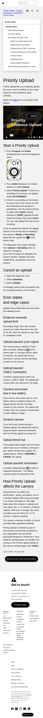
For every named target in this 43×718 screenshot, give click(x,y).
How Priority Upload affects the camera (22, 66)
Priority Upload (11, 27)
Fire (4, 625)
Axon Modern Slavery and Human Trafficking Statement (20, 635)
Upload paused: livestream (19, 63)
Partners (19, 622)
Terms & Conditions (17, 669)
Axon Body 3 (18, 13)
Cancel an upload (14, 34)
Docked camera (16, 56)
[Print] (27, 10)
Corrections (6, 630)
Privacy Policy (15, 672)
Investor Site (20, 624)
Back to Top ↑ (28, 714)
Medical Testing (16, 679)
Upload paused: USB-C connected (22, 48)
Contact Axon (20, 605)
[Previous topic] (32, 10)
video (15, 100)
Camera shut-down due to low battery (23, 52)
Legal (13, 662)
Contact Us (6, 647)
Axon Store (33, 621)
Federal (5, 620)
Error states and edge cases (18, 37)
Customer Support (9, 650)
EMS (4, 628)
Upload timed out (16, 59)
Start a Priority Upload (16, 30)
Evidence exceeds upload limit (21, 41)
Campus (5, 633)
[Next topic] (37, 10)
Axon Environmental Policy (19, 687)
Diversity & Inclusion (17, 683)
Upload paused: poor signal (20, 45)
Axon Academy (34, 618)
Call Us (5, 652)
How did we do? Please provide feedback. (21, 559)
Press (13, 665)
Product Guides (8, 10)
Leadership (20, 619)
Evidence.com (34, 616)
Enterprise (6, 623)
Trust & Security (16, 676)
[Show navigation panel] (3, 3)
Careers (19, 617)
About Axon (20, 614)
